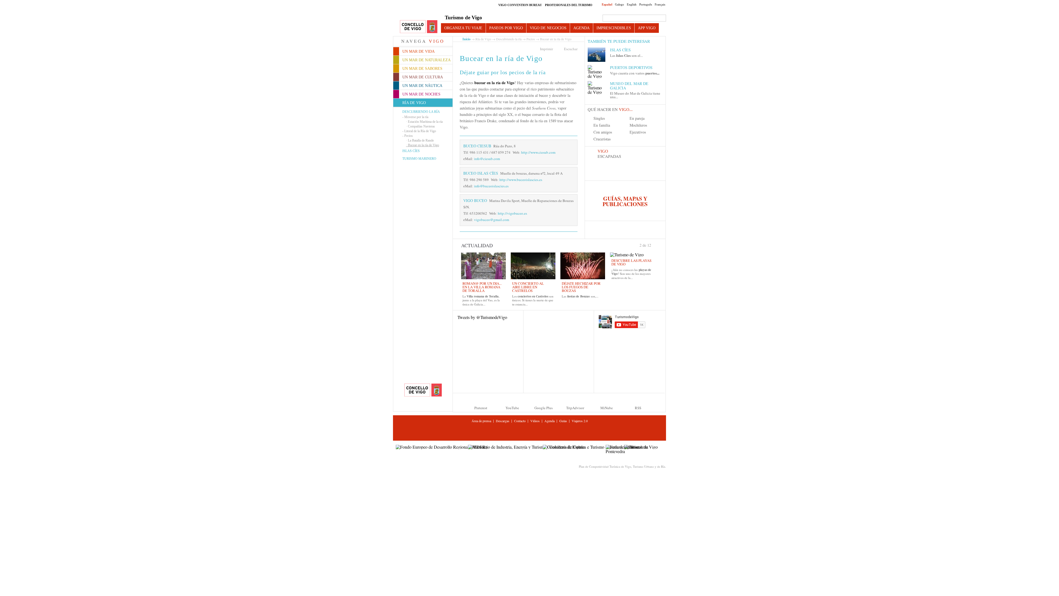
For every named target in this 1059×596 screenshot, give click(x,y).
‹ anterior (637, 245)
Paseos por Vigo (506, 28)
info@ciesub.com (487, 158)
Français (660, 4)
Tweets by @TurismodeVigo (482, 317)
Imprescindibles (614, 28)
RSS (638, 407)
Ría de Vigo (483, 39)
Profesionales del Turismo (568, 5)
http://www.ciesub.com (538, 152)
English (632, 4)
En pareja (637, 118)
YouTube (512, 407)
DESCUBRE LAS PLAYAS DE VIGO (631, 262)
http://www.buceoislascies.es (520, 179)
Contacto (520, 421)
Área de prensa (481, 421)
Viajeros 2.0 (580, 421)
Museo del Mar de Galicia (629, 86)
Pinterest (480, 407)
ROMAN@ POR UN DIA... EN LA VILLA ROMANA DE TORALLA (482, 287)
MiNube (606, 407)
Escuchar (570, 49)
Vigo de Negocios (548, 28)
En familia (601, 125)
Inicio (466, 39)
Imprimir (546, 49)
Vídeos (535, 421)
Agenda (581, 28)
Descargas (502, 421)
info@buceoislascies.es (491, 185)
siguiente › (653, 245)
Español (607, 4)
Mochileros (638, 125)
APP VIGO (647, 28)
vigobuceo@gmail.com (491, 219)
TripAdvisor (575, 407)
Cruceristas (602, 139)
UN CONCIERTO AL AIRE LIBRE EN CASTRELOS (528, 287)
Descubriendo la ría (421, 111)
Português (645, 4)
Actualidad (477, 245)
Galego (619, 4)
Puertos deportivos (631, 67)
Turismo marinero (419, 158)
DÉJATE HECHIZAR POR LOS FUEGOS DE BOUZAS (581, 287)
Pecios (530, 39)
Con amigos (602, 132)
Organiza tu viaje (463, 28)
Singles (599, 118)
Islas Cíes (411, 151)
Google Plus (543, 407)
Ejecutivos (638, 132)
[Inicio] (418, 27)
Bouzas (585, 296)
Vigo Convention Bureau (520, 5)
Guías (563, 421)
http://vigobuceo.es (512, 213)
